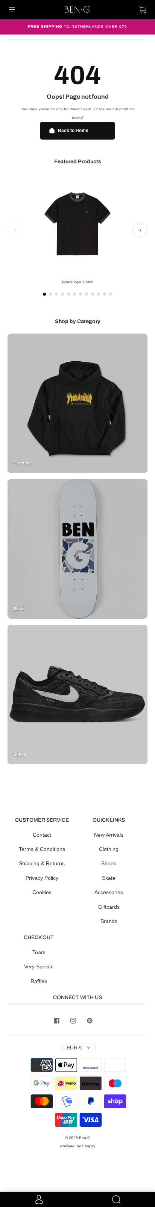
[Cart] (142, 9)
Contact (42, 835)
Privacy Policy (42, 878)
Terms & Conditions (42, 849)
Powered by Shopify (77, 1146)
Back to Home (73, 130)
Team (39, 952)
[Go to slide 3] (56, 294)
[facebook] (56, 1021)
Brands (108, 921)
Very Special (38, 966)
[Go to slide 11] (104, 294)
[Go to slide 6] (74, 294)
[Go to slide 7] (80, 294)
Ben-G (84, 1138)
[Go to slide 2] (50, 294)
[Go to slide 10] (98, 294)
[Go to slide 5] (68, 294)
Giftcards (109, 907)
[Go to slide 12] (110, 294)
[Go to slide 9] (92, 294)
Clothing (109, 849)
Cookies (42, 892)
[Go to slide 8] (86, 294)
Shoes (108, 863)
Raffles (38, 981)
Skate (108, 878)
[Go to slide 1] (44, 294)
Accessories (108, 892)
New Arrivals (108, 835)
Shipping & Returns (42, 863)
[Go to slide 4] (62, 294)
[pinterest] (89, 1021)
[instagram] (73, 1021)
